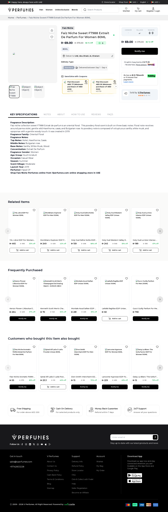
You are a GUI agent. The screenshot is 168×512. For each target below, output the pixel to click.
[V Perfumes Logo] (20, 10)
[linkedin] (30, 444)
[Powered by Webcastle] (69, 504)
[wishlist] (35, 210)
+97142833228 (17, 467)
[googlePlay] (50, 444)
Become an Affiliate (80, 493)
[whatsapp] (38, 444)
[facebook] (22, 444)
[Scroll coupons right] (116, 86)
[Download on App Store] (143, 481)
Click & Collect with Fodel (82, 479)
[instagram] (26, 444)
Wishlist (99, 461)
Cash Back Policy (54, 475)
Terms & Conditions (55, 479)
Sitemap (50, 488)
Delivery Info (77, 461)
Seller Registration (79, 488)
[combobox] (133, 2)
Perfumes (21, 18)
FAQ (74, 475)
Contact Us (52, 466)
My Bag (99, 466)
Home (11, 18)
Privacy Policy (53, 470)
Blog (49, 484)
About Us (51, 461)
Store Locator (78, 470)
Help (74, 484)
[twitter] (34, 444)
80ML (65, 49)
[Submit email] (155, 437)
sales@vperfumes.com (21, 462)
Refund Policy (78, 466)
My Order (100, 470)
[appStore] (46, 444)
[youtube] (42, 444)
